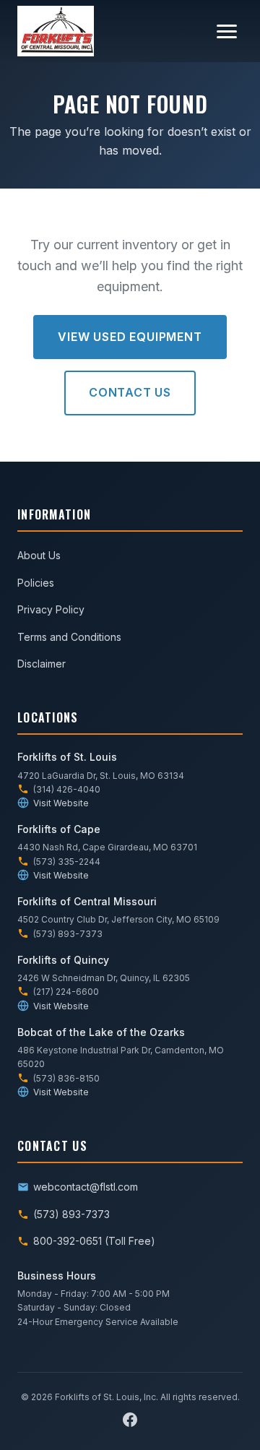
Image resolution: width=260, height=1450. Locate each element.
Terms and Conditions (69, 637)
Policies (35, 583)
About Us (39, 555)
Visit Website (61, 803)
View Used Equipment (130, 336)
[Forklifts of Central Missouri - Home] (55, 31)
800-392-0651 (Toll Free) (94, 1241)
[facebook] (130, 1419)
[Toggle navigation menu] (227, 31)
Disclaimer (41, 663)
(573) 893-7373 (71, 1214)
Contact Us (130, 392)
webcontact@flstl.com (85, 1187)
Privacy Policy (50, 609)
